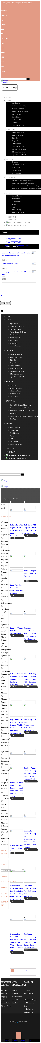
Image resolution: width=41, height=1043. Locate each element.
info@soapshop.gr (13, 239)
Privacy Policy (6, 1006)
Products (15, 1003)
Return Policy (6, 1003)
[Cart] (2, 288)
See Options (17, 542)
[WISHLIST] (1, 294)
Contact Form (17, 997)
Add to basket (17, 599)
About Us (15, 1000)
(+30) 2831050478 (13, 242)
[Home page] (1, 499)
